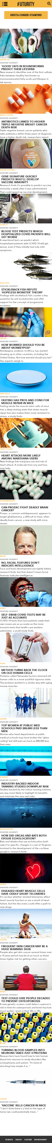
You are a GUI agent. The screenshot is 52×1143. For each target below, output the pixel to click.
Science (9, 1140)
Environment (40, 1140)
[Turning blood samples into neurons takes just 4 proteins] (26, 1027)
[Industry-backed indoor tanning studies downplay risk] (26, 761)
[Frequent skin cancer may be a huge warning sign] (26, 923)
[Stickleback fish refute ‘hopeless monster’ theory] (26, 267)
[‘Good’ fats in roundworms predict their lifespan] (26, 43)
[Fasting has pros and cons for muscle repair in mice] (26, 377)
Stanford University (9, 63)
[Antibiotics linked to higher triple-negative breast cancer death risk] (26, 99)
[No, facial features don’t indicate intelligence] (26, 540)
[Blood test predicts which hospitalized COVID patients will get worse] (26, 208)
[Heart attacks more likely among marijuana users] (26, 433)
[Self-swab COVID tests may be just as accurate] (26, 592)
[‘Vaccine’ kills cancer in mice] (26, 1083)
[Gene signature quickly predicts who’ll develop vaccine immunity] (26, 154)
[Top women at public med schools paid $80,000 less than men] (26, 703)
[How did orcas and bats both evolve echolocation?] (26, 813)
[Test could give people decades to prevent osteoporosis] (26, 975)
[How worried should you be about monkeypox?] (26, 322)
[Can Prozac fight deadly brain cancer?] (26, 485)
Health (18, 1140)
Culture (28, 1140)
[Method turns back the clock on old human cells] (26, 647)
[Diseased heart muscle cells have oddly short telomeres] (26, 868)
